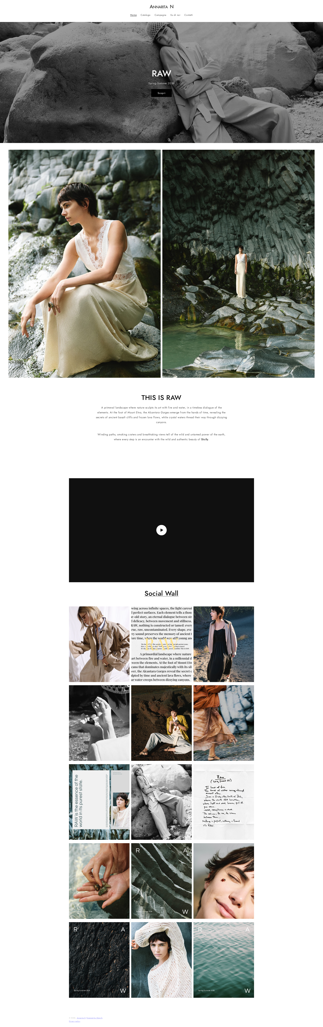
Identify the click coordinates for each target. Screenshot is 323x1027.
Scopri (162, 93)
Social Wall (161, 593)
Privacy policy (74, 1019)
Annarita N (81, 1016)
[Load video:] (161, 530)
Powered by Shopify (94, 1016)
